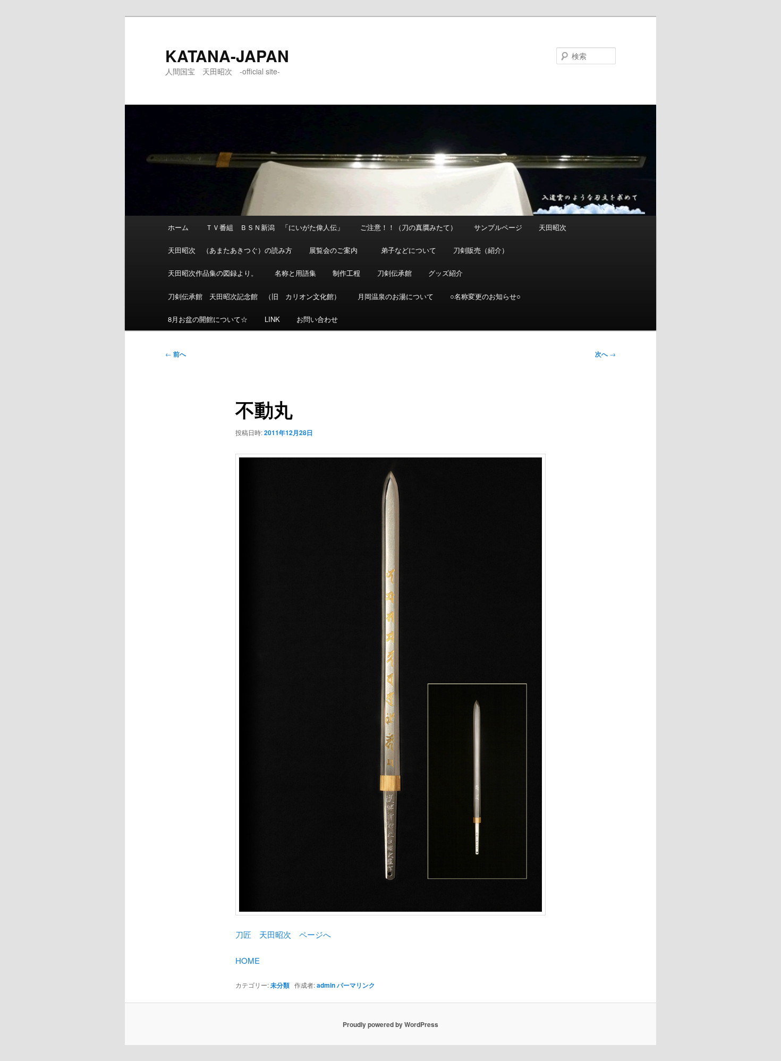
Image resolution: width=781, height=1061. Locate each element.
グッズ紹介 (445, 273)
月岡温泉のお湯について (396, 296)
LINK (272, 319)
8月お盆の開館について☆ (208, 319)
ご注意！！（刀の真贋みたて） (408, 227)
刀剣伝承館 (394, 273)
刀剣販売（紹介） (480, 250)
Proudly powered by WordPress (390, 1024)
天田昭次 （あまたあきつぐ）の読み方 (230, 250)
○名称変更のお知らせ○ (485, 296)
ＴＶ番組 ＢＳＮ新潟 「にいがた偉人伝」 (275, 227)
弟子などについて (408, 250)
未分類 (280, 985)
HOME (247, 960)
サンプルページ (498, 227)
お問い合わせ (317, 319)
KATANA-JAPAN (227, 55)
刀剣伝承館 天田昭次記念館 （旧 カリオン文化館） (254, 296)
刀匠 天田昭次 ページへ (283, 934)
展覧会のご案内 (336, 250)
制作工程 (346, 273)
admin (326, 985)
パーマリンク (356, 985)
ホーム (178, 227)
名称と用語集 (295, 273)
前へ (175, 354)
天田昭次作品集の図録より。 (213, 273)
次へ (605, 354)
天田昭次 (552, 227)
